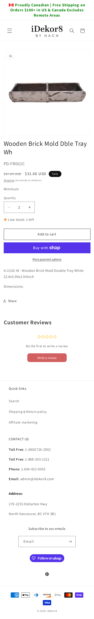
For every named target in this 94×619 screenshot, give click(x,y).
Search (14, 401)
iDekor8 (52, 610)
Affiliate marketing (23, 422)
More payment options (47, 259)
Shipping (9, 180)
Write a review (47, 358)
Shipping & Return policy (28, 411)
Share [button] (12, 301)
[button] (9, 31)
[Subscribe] (70, 541)
